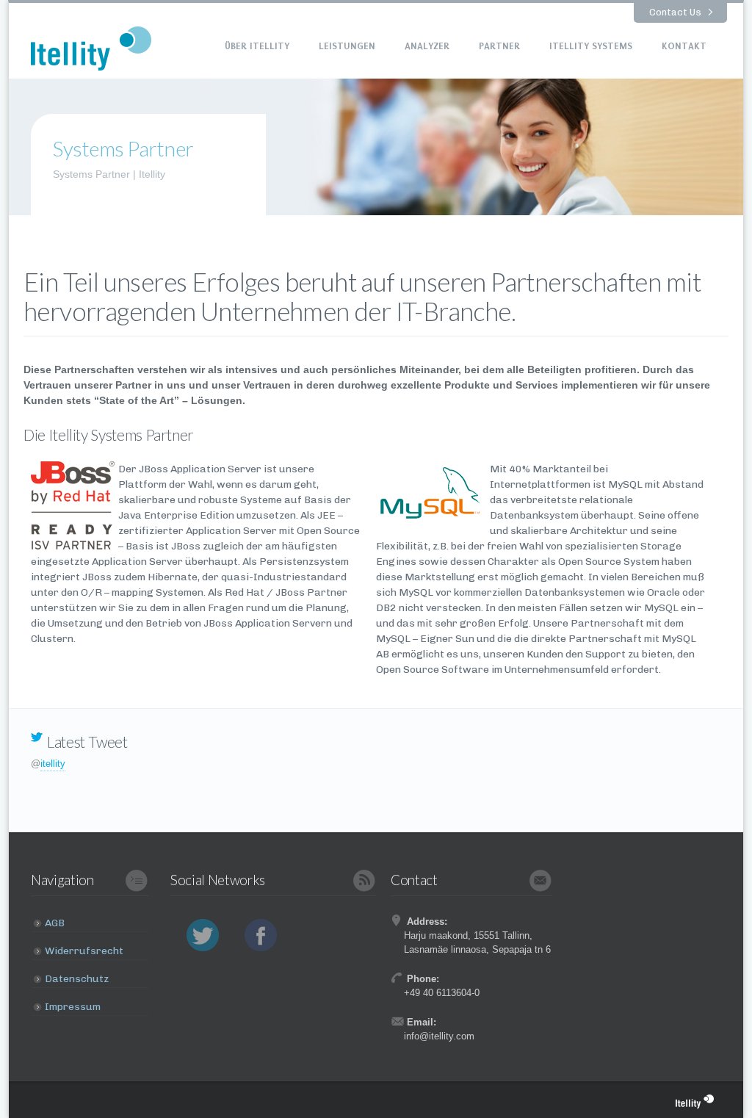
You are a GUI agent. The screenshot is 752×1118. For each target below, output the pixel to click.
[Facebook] (261, 934)
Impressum (73, 1006)
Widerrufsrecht (84, 951)
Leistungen (347, 45)
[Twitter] (203, 934)
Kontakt (684, 45)
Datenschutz (77, 979)
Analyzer (427, 45)
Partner (499, 45)
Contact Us (675, 12)
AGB (55, 923)
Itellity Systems (590, 45)
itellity (52, 763)
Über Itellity (257, 45)
